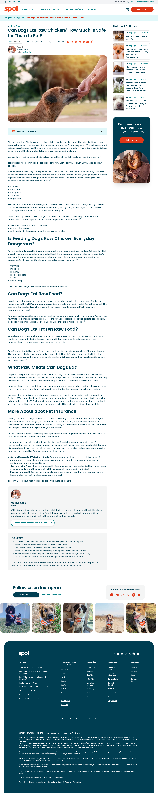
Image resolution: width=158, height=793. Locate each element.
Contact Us (134, 680)
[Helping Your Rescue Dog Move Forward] (131, 35)
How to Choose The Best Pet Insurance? (33, 687)
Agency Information (112, 674)
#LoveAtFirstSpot (51, 594)
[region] (79, 618)
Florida (63, 673)
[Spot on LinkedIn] (117, 595)
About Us (134, 667)
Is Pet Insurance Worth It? (28, 691)
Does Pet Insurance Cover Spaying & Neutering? (32, 678)
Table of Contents (26, 131)
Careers (134, 671)
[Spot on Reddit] (134, 595)
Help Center (112, 701)
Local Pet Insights (90, 684)
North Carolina (66, 689)
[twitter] (76, 42)
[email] (87, 42)
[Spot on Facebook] (112, 595)
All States (64, 705)
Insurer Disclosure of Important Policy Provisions (62, 733)
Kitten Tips (91, 679)
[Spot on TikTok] (123, 595)
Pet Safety (90, 693)
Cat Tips (90, 671)
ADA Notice (112, 689)
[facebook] (68, 42)
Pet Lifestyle (91, 689)
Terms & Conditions (112, 684)
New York (64, 685)
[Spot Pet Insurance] (24, 653)
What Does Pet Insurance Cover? (31, 667)
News (133, 675)
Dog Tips (90, 675)
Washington (65, 701)
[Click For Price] (127, 9)
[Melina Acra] (12, 49)
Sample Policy (113, 679)
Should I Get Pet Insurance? (29, 699)
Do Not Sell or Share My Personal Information (64, 782)
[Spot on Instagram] (114, 653)
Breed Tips (91, 667)
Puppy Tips (91, 697)
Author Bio (27, 52)
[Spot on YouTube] (139, 595)
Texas (63, 697)
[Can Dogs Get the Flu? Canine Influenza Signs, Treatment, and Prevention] (131, 103)
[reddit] (80, 42)
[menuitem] (28, 9)
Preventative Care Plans (27, 695)
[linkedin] (72, 42)
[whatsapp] (83, 42)
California (64, 669)
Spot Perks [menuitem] (91, 9)
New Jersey (65, 681)
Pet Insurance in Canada (85, 719)
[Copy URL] (91, 42)
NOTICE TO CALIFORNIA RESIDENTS (31, 733)
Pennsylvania (66, 693)
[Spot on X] (128, 595)
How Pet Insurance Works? (28, 683)
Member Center (113, 693)
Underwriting (119, 2)
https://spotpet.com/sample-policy (114, 737)
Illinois (63, 677)
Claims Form (113, 697)
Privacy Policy (41, 782)
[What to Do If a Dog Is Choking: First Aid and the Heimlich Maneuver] (131, 68)
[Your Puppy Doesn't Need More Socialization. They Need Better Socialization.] (131, 51)
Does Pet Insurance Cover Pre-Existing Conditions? (33, 672)
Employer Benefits (111, 668)
